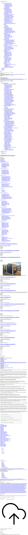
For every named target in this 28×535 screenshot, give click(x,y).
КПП (5, 106)
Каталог (3, 472)
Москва (17, 488)
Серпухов (21, 490)
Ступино (16, 491)
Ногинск (10, 489)
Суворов (18, 491)
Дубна (11, 485)
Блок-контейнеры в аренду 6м (8, 111)
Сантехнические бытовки (6, 100)
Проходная (6, 107)
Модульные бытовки (5, 94)
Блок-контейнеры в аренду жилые (9, 114)
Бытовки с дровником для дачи (8, 118)
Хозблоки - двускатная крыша (4, 440)
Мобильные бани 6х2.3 (7, 138)
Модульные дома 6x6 (7, 131)
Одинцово (15, 489)
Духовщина (13, 485)
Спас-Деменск (9, 491)
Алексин (1, 483)
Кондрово (18, 486)
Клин (8, 486)
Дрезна (9, 485)
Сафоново (15, 490)
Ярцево (24, 492)
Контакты (3, 476)
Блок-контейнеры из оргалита (8, 93)
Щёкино (1, 492)
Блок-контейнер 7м (7, 88)
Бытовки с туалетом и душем (8, 103)
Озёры (20, 489)
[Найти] (12, 72)
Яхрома (4, 493)
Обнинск (12, 489)
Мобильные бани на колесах (8, 137)
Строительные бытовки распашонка (9, 125)
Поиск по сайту (2, 72)
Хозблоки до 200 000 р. (3, 445)
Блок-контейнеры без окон (8, 90)
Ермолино (20, 485)
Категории (2, 157)
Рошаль (8, 490)
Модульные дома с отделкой (8, 128)
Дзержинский (14, 484)
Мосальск (15, 488)
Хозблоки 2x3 (2, 427)
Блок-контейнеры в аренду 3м (8, 110)
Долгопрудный (21, 484)
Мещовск (7, 488)
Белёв (14, 483)
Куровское (24, 487)
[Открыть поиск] (1, 71)
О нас (2, 150)
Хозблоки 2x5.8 (2, 428)
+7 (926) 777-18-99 (11, 468)
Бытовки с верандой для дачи (8, 117)
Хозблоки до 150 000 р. (7, 144)
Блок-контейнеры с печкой (8, 91)
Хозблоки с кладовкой (3, 436)
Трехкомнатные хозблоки (8, 141)
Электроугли (16, 492)
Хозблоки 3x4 (2, 430)
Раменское (1, 490)
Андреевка (4, 483)
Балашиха (12, 483)
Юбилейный (19, 492)
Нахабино (4, 489)
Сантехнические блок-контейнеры (9, 101)
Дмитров (17, 484)
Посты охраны (6, 108)
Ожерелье (18, 489)
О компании (3, 475)
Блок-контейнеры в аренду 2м (8, 109)
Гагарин (1, 484)
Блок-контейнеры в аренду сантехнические (10, 113)
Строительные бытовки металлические (9, 121)
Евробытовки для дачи (7, 146)
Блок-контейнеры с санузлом (8, 102)
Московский (20, 488)
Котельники (22, 486)
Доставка (3, 474)
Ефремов (23, 485)
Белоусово (20, 483)
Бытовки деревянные (7, 116)
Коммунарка (15, 486)
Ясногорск (1, 493)
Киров (3, 486)
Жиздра (25, 485)
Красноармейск (2, 487)
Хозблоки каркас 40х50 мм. (3, 431)
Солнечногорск (2, 491)
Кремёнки (17, 487)
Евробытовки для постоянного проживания (10, 147)
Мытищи (23, 488)
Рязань (13, 490)
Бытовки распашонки (7, 115)
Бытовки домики (7, 119)
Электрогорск (9, 492)
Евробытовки (5, 145)
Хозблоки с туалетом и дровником (4, 438)
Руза (11, 490)
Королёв (20, 486)
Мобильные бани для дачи (8, 134)
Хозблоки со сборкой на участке (4, 439)
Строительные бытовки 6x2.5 (8, 126)
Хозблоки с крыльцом (7, 143)
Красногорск (6, 487)
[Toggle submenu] (6, 83)
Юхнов (22, 492)
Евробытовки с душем (7, 148)
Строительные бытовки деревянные (9, 122)
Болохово (26, 483)
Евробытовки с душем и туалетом (9, 149)
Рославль (6, 490)
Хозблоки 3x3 (2, 429)
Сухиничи (21, 491)
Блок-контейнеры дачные (6, 89)
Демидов (8, 484)
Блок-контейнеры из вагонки (8, 92)
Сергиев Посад (18, 490)
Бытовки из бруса (7, 120)
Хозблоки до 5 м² (2, 443)
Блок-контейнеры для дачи (8, 84)
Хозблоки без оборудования (3, 432)
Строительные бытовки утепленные (9, 123)
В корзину (2, 247)
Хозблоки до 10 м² (2, 441)
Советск (24, 490)
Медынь (5, 488)
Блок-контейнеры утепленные (8, 86)
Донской (1, 485)
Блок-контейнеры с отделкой (8, 85)
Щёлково (4, 492)
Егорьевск (16, 485)
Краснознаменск (14, 487)
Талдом (26, 491)
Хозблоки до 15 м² (2, 442)
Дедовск (6, 484)
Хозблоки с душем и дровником (4, 434)
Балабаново (9, 483)
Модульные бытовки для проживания (9, 97)
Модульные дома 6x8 (7, 132)
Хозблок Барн (2, 424)
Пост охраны (4, 105)
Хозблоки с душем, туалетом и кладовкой (5, 435)
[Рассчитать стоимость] (2, 460)
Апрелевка (6, 483)
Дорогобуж (4, 485)
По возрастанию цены (3, 160)
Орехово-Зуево (23, 489)
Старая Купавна (13, 491)
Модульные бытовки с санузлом (9, 98)
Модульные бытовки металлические (9, 95)
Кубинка (22, 487)
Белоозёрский (17, 483)
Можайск (12, 488)
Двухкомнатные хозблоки (8, 140)
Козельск (10, 486)
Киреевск (1, 486)
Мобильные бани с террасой (8, 136)
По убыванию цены (2, 161)
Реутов (4, 490)
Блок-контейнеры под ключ (8, 87)
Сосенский (5, 491)
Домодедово (24, 484)
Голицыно (3, 484)
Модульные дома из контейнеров (9, 130)
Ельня (18, 485)
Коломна (12, 486)
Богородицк (23, 483)
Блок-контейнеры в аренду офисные (9, 112)
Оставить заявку (4, 466)
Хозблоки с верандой (3, 433)
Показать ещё (2, 358)
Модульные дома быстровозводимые (9, 129)
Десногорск (11, 484)
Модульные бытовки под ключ (8, 99)
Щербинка (6, 492)
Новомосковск (7, 489)
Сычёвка (23, 491)
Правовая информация (4, 477)
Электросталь (13, 492)
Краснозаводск (9, 487)
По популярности (2, 159)
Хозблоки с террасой (7, 142)
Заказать (2, 75)
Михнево (10, 488)
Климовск (6, 486)
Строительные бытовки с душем (9, 124)
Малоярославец (2, 488)
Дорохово (7, 485)
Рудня (10, 490)
